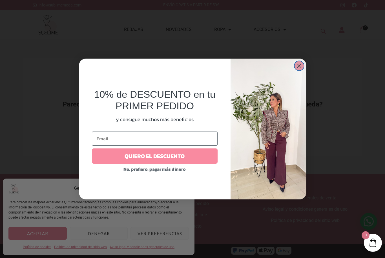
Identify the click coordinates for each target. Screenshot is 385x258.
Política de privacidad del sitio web (80, 247)
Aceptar (37, 233)
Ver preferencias (160, 233)
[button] (186, 188)
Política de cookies (37, 247)
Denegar (99, 233)
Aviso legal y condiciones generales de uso (142, 247)
